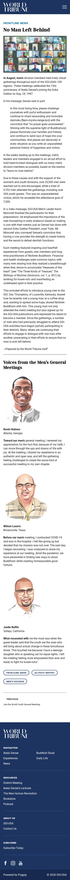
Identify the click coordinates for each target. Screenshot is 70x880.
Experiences (10, 758)
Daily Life (42, 758)
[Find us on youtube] (21, 864)
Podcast (8, 804)
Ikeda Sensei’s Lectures (17, 788)
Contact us (9, 828)
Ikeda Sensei (11, 753)
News (6, 763)
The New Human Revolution (20, 793)
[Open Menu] (64, 7)
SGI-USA (8, 823)
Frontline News (16, 672)
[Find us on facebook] (5, 864)
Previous (12, 699)
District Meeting (12, 782)
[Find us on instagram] (13, 864)
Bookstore (9, 798)
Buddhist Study (45, 753)
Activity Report (44, 672)
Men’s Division (15, 681)
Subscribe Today (13, 848)
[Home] (31, 7)
